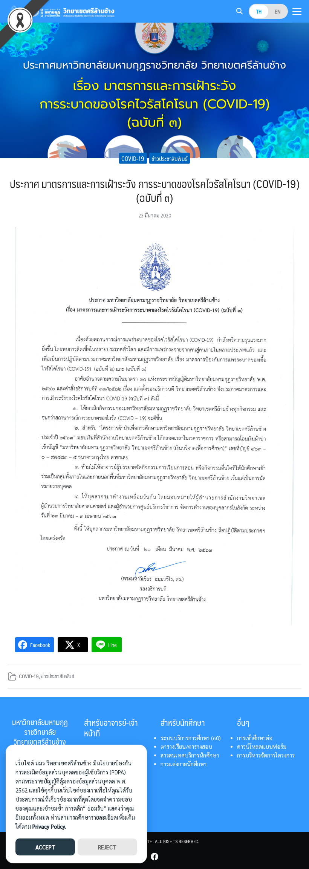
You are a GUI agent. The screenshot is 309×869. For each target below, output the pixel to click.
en (278, 11)
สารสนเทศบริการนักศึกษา (190, 755)
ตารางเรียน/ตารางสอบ (186, 746)
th (259, 11)
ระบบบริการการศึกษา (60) (191, 737)
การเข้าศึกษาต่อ (254, 737)
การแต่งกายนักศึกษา (184, 763)
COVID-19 (132, 158)
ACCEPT (45, 847)
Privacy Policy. (49, 826)
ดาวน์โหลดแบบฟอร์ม (261, 746)
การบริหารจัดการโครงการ (266, 755)
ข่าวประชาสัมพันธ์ (169, 158)
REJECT (107, 847)
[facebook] (154, 856)
